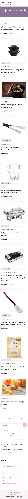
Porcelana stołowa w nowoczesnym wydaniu (12, 403)
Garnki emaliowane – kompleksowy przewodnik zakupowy (12, 71)
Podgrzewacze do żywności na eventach (11, 234)
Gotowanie (4, 101)
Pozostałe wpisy (7, 474)
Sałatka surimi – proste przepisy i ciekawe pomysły (12, 106)
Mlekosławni (7, 2)
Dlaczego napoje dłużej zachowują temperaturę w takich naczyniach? (12, 28)
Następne (18, 418)
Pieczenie (5, 472)
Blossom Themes (10, 496)
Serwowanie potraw (6, 398)
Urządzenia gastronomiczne (8, 229)
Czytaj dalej (4, 33)
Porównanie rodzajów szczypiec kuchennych (11, 148)
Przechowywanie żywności (9, 477)
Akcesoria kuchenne (6, 23)
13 (14, 418)
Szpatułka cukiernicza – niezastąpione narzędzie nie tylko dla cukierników (13, 323)
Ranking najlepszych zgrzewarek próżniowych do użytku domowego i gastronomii (13, 278)
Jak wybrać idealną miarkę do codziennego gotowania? (11, 191)
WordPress (19, 496)
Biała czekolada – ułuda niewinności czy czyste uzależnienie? (13, 368)
